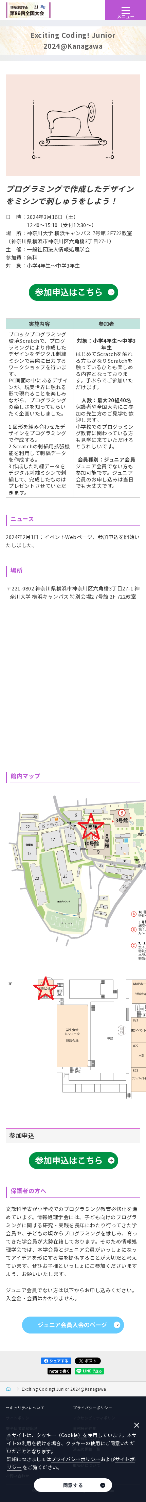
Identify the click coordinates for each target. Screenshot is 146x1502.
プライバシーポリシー (92, 1407)
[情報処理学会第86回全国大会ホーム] (10, 1389)
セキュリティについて (25, 1407)
